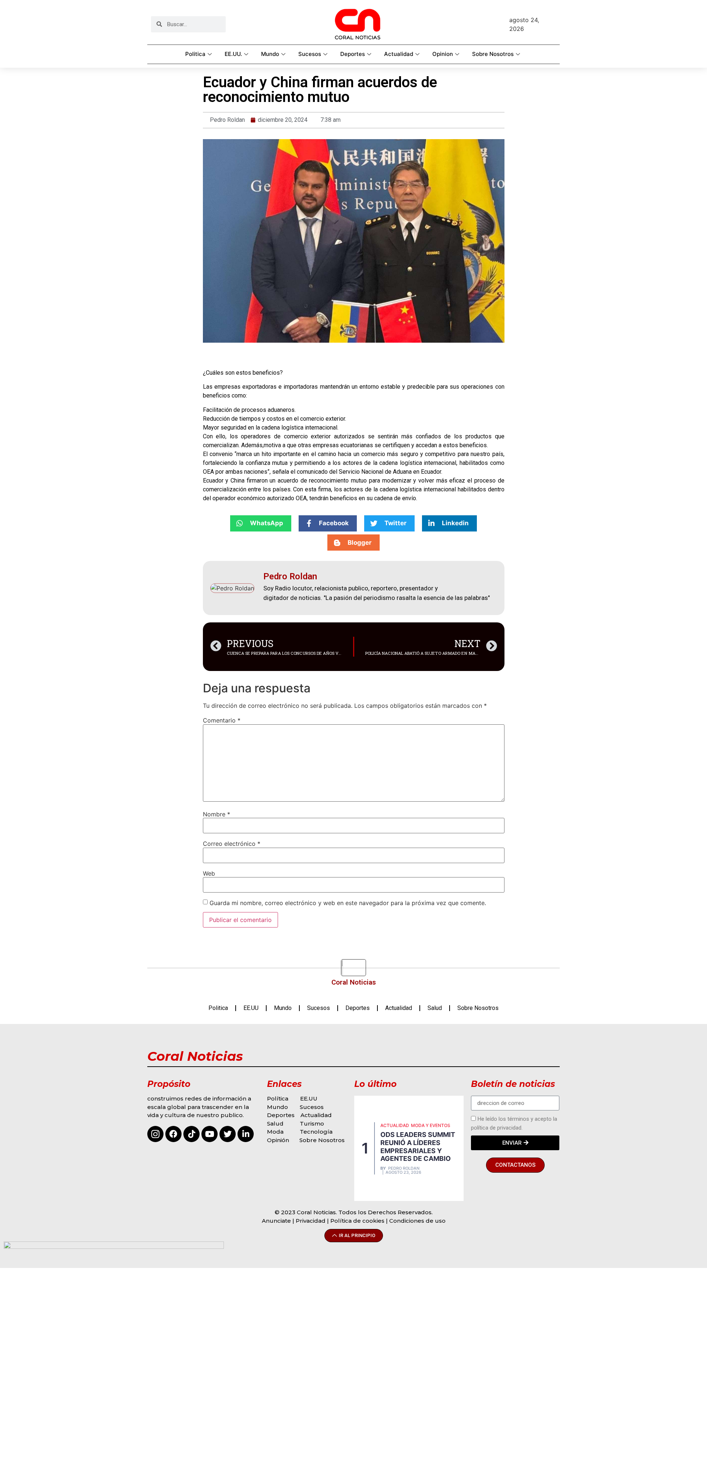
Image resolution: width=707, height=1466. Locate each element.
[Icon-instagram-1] (155, 1134)
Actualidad (398, 53)
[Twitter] (227, 1134)
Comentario (221, 720)
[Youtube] (209, 1134)
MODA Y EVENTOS (430, 1125)
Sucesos (309, 53)
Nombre (216, 814)
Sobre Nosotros (493, 53)
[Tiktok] (191, 1134)
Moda (275, 1131)
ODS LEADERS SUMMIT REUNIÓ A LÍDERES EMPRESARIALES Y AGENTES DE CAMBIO (417, 1146)
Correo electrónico (231, 844)
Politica (195, 53)
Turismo (312, 1123)
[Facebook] (173, 1134)
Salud (435, 1007)
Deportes (352, 53)
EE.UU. (233, 53)
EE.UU (250, 1007)
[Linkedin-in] (246, 1134)
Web (209, 873)
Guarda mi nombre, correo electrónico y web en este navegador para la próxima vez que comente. (348, 903)
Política (277, 1098)
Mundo (270, 53)
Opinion (442, 53)
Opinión (279, 1140)
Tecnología (316, 1131)
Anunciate (276, 1220)
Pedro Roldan (403, 1168)
